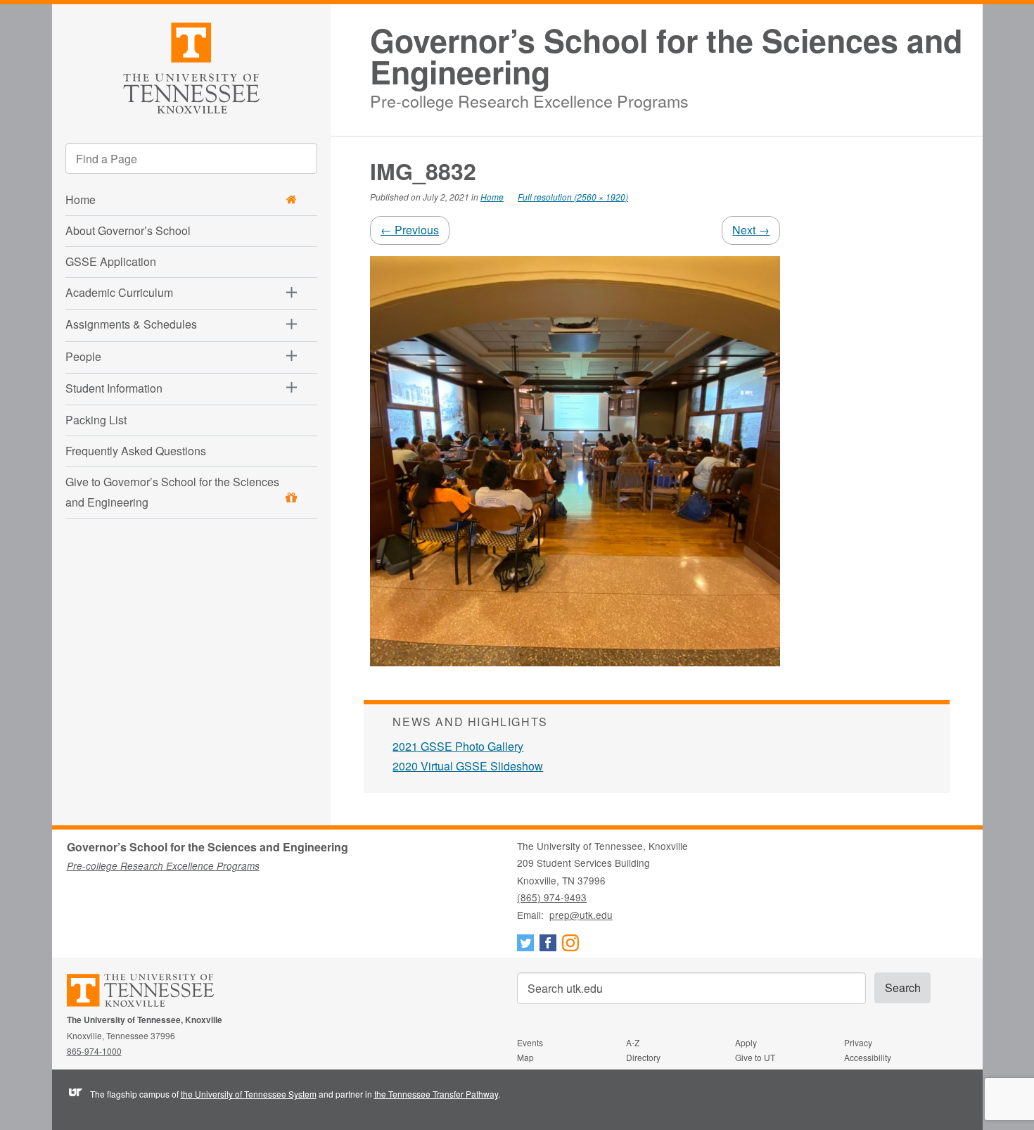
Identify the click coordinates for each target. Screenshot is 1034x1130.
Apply (746, 1042)
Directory (643, 1057)
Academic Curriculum (119, 292)
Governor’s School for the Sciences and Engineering (666, 56)
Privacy (858, 1042)
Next (751, 230)
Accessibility (867, 1057)
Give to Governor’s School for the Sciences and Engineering (172, 492)
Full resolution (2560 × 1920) (573, 197)
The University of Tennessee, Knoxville (191, 65)
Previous (410, 230)
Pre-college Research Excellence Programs (529, 99)
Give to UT (755, 1057)
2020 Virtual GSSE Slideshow (467, 766)
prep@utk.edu (581, 915)
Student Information (113, 388)
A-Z (632, 1042)
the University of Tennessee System (249, 1094)
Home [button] (80, 199)
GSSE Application (110, 261)
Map (525, 1057)
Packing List (96, 420)
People (83, 356)
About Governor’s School (128, 230)
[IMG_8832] (575, 460)
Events (530, 1042)
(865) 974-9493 (552, 897)
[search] (191, 158)
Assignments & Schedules (131, 324)
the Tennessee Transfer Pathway (436, 1094)
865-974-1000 (94, 1051)
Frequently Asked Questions (135, 451)
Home (492, 197)
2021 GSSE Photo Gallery (457, 746)
